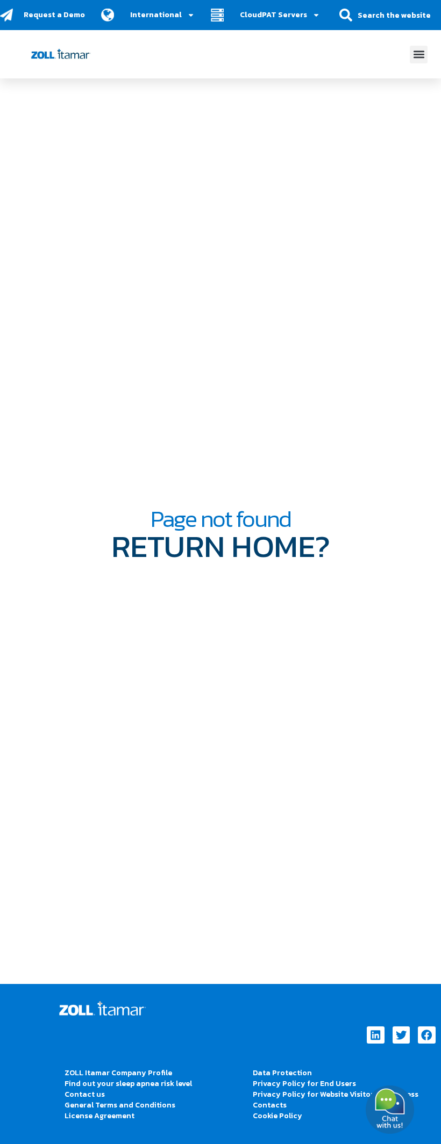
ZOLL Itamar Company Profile (118, 1072)
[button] (419, 54)
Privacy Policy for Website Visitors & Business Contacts (335, 1100)
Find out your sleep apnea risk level (128, 1083)
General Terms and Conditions (120, 1105)
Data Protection (282, 1072)
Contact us (85, 1094)
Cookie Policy (277, 1115)
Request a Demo (54, 14)
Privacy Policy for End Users (304, 1083)
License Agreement (99, 1115)
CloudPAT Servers (273, 14)
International (156, 14)
